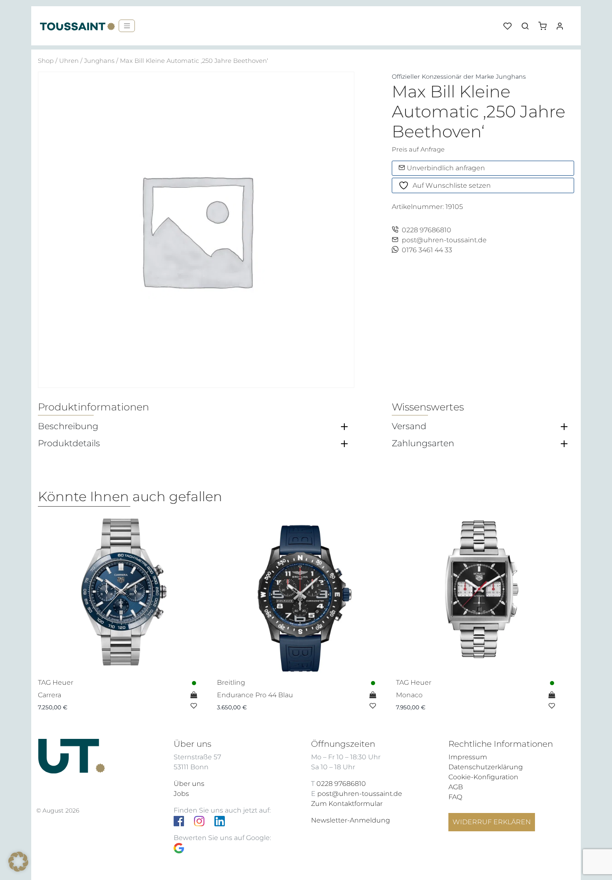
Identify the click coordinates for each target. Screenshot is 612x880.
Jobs (181, 794)
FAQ (455, 797)
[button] (545, 23)
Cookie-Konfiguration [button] (483, 777)
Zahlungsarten (423, 443)
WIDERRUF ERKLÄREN (492, 822)
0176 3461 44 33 (427, 250)
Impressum (467, 757)
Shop (46, 61)
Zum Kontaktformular (347, 804)
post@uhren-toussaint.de (444, 240)
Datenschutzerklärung (485, 767)
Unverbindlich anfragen (445, 168)
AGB (455, 787)
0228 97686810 (426, 230)
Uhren (69, 61)
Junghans (99, 61)
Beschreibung (68, 426)
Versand (409, 426)
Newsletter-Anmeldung (350, 820)
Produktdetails (69, 443)
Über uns (189, 784)
